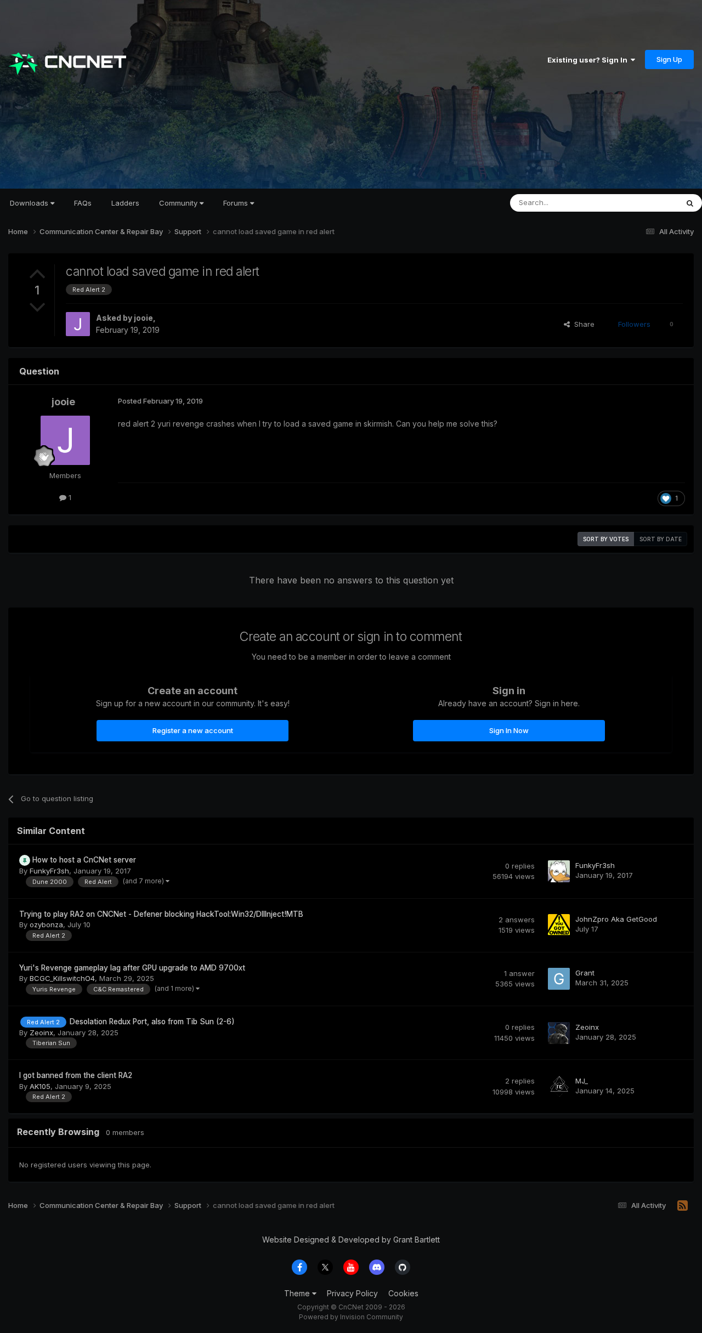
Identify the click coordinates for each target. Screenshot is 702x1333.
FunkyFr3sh (49, 870)
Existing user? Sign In (589, 59)
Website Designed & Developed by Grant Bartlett (351, 1239)
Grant (585, 972)
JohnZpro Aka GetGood (616, 919)
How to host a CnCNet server (84, 859)
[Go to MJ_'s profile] (559, 1087)
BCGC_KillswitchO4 (62, 978)
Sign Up (669, 59)
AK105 (40, 1086)
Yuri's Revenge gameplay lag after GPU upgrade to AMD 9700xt (132, 967)
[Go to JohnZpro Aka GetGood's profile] (559, 925)
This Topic (646, 202)
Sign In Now (509, 730)
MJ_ (581, 1080)
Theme (298, 1293)
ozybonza (46, 924)
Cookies (403, 1293)
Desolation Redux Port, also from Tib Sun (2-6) (152, 1021)
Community (179, 202)
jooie (143, 317)
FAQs (83, 202)
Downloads (30, 202)
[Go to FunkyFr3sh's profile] (559, 871)
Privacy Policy (352, 1293)
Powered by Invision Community (351, 1317)
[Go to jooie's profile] (78, 324)
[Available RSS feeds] (682, 1205)
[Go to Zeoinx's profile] (559, 1033)
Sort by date (660, 539)
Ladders (125, 202)
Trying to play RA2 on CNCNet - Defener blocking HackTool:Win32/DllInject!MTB (161, 914)
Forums (236, 202)
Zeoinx (41, 1032)
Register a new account (192, 730)
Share (582, 324)
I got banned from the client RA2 (75, 1075)
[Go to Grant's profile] (559, 979)
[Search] (690, 203)
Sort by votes (606, 539)
